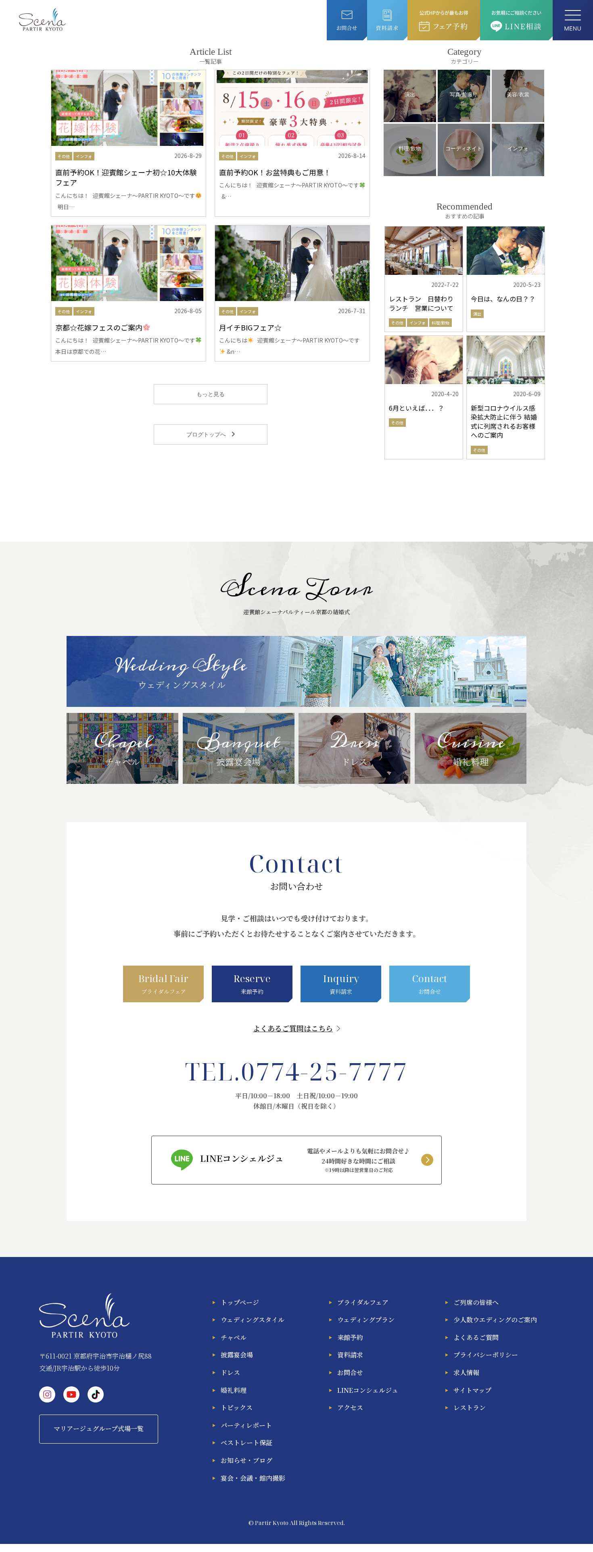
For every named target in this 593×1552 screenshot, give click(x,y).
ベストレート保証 (246, 1442)
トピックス (237, 1407)
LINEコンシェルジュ (367, 1390)
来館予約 (350, 1337)
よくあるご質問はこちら (293, 1028)
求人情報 (466, 1372)
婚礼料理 (233, 1390)
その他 (64, 156)
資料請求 (350, 1354)
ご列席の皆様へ (476, 1302)
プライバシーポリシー (485, 1354)
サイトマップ (472, 1390)
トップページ (240, 1302)
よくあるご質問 (476, 1337)
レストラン (469, 1407)
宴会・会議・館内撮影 (253, 1478)
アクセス (350, 1407)
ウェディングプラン (366, 1319)
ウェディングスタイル (252, 1319)
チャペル (233, 1337)
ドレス (230, 1372)
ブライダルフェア (362, 1302)
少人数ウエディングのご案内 (495, 1319)
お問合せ (350, 1372)
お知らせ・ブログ (246, 1460)
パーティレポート (246, 1425)
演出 (477, 314)
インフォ (84, 156)
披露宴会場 (237, 1354)
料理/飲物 (440, 323)
